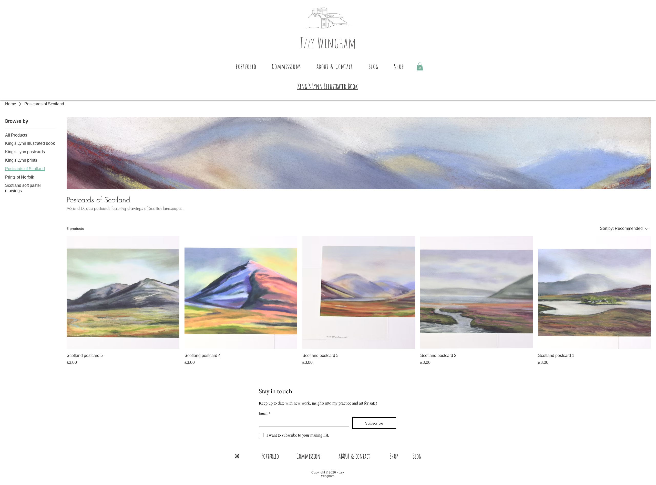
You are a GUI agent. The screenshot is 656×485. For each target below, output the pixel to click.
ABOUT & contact (354, 456)
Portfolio (270, 456)
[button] (246, 66)
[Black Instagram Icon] (237, 456)
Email (264, 413)
